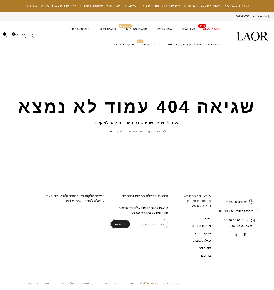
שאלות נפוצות (202, 240)
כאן (112, 131)
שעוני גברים (164, 29)
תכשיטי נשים (108, 29)
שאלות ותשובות (124, 44)
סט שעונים (214, 44)
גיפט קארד (147, 43)
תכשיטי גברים (81, 29)
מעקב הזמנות (202, 233)
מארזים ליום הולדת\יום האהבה (182, 44)
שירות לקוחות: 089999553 (251, 16)
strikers (239, 197)
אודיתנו (206, 218)
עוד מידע (205, 248)
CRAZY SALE (211, 28)
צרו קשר (205, 255)
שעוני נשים (188, 29)
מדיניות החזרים (201, 225)
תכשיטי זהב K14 (133, 28)
